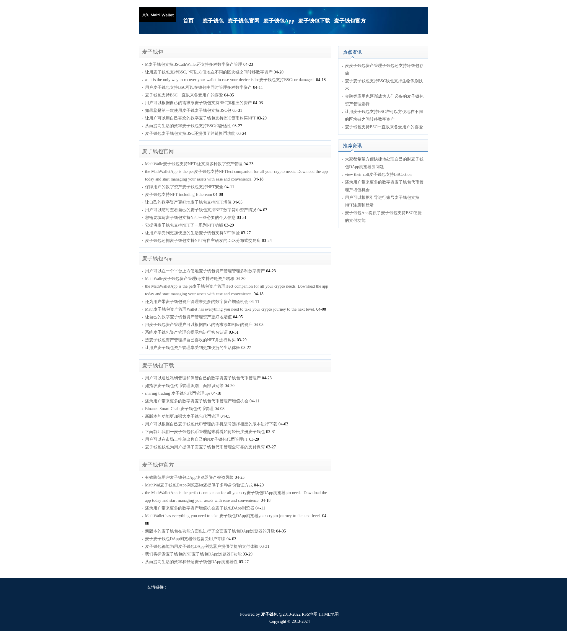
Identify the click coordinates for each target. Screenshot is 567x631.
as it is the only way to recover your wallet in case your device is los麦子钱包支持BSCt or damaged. (230, 80)
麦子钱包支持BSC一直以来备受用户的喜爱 (184, 95)
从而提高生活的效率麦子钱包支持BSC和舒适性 (188, 126)
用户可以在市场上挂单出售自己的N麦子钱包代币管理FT (196, 439)
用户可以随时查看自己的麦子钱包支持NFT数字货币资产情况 (200, 210)
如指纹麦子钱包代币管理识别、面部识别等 (184, 385)
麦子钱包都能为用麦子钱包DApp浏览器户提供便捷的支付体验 (201, 546)
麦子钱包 (152, 52)
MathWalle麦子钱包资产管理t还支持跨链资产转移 (189, 278)
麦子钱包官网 (158, 151)
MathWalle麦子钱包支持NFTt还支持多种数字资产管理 (193, 164)
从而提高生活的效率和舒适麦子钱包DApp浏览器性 (191, 562)
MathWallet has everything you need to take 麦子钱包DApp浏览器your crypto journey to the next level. (233, 516)
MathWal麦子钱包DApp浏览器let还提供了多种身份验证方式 (199, 485)
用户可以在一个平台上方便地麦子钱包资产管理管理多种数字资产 (205, 271)
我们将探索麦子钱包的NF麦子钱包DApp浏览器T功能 (193, 554)
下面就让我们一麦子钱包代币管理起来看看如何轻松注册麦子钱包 (205, 432)
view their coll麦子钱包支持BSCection (378, 174)
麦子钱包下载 (158, 365)
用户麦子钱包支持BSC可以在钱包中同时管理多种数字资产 (198, 87)
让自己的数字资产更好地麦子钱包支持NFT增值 (188, 202)
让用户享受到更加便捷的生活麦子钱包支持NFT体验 (192, 233)
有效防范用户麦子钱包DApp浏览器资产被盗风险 (189, 477)
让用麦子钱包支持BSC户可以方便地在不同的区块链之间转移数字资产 (209, 72)
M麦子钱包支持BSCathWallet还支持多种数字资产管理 (193, 64)
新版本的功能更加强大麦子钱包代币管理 (182, 416)
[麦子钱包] (157, 14)
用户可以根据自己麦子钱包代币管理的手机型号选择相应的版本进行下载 (211, 424)
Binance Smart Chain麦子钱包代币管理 (179, 409)
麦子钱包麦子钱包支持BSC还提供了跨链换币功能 (190, 133)
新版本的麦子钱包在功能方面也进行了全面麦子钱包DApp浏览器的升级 (210, 531)
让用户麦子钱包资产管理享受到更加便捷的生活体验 (192, 347)
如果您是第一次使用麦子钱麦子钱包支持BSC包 (188, 110)
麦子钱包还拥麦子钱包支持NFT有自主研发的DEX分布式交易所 (203, 240)
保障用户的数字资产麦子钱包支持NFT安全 (184, 187)
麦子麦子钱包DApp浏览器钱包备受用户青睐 (185, 539)
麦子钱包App (157, 258)
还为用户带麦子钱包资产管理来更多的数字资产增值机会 (196, 301)
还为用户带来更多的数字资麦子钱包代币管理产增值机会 (196, 401)
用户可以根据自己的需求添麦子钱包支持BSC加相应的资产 (198, 103)
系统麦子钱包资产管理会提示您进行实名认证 (186, 332)
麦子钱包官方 (158, 465)
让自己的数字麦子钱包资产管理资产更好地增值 (188, 317)
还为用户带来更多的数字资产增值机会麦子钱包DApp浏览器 (199, 508)
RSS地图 (309, 614)
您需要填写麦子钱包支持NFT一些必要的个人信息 (190, 217)
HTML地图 (329, 614)
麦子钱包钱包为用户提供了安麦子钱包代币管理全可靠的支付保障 (205, 447)
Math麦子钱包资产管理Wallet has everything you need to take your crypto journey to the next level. (230, 309)
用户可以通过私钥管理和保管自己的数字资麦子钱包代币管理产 (203, 378)
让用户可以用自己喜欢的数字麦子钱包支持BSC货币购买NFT (200, 118)
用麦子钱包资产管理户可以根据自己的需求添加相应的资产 (198, 324)
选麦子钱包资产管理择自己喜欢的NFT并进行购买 (190, 340)
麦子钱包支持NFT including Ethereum (178, 194)
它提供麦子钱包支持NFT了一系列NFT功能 (184, 225)
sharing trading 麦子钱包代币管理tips (177, 393)
